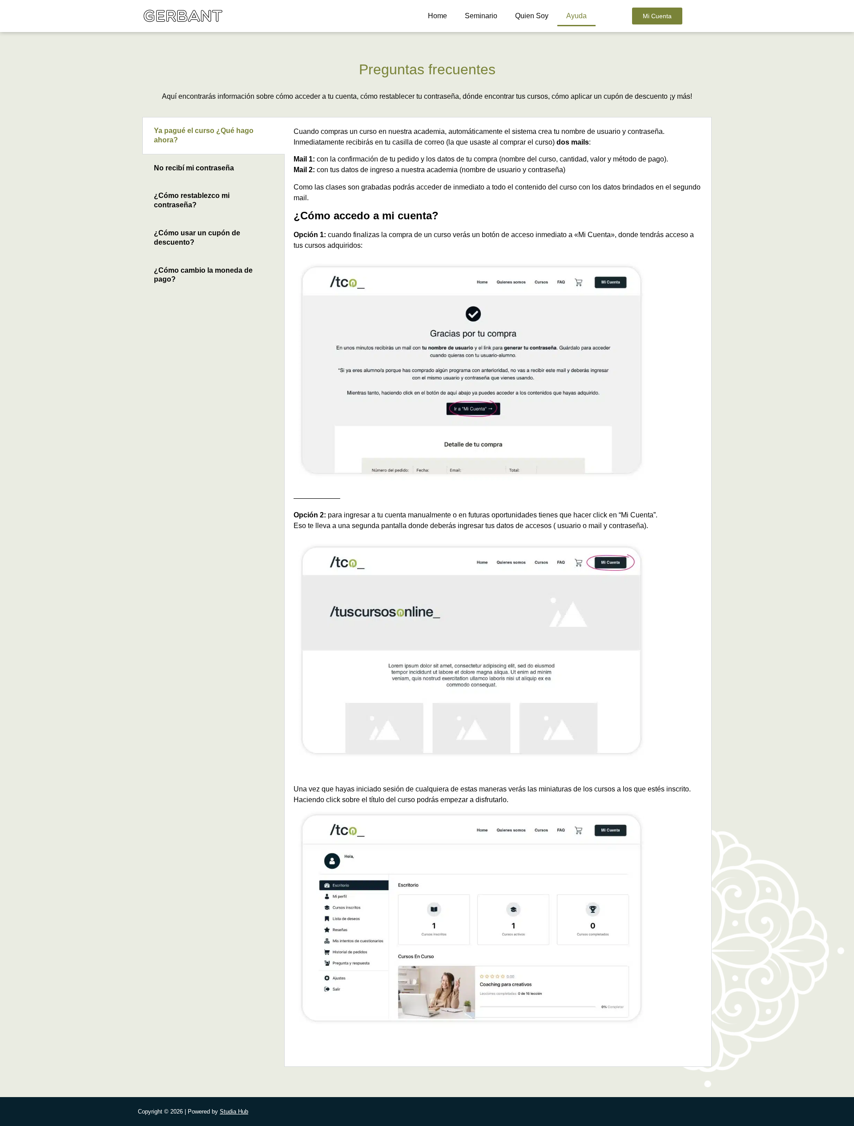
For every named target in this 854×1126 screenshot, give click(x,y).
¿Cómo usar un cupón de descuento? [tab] (197, 237)
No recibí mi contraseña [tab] (194, 168)
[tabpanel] (498, 591)
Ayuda (576, 16)
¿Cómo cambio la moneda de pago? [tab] (203, 274)
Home (437, 16)
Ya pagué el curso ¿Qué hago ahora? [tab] (204, 135)
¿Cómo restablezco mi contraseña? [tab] (192, 200)
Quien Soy (531, 16)
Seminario (481, 16)
